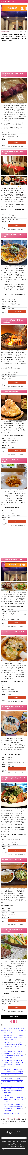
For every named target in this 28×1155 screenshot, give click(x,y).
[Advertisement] (14, 56)
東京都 (3, 31)
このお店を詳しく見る (17, 142)
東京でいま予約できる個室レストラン (10, 1113)
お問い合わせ (23, 1141)
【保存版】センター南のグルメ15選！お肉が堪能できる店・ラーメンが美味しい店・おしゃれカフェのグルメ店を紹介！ (12, 1030)
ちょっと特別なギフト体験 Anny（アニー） (14, 1144)
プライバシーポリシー (13, 1141)
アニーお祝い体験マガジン (7, 1)
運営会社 (4, 1141)
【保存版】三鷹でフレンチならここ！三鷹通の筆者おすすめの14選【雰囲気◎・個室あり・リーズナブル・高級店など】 (12, 1037)
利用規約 (14, 1143)
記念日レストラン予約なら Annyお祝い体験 (14, 1146)
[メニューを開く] (26, 2)
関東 (8, 31)
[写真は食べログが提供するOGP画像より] (14, 102)
